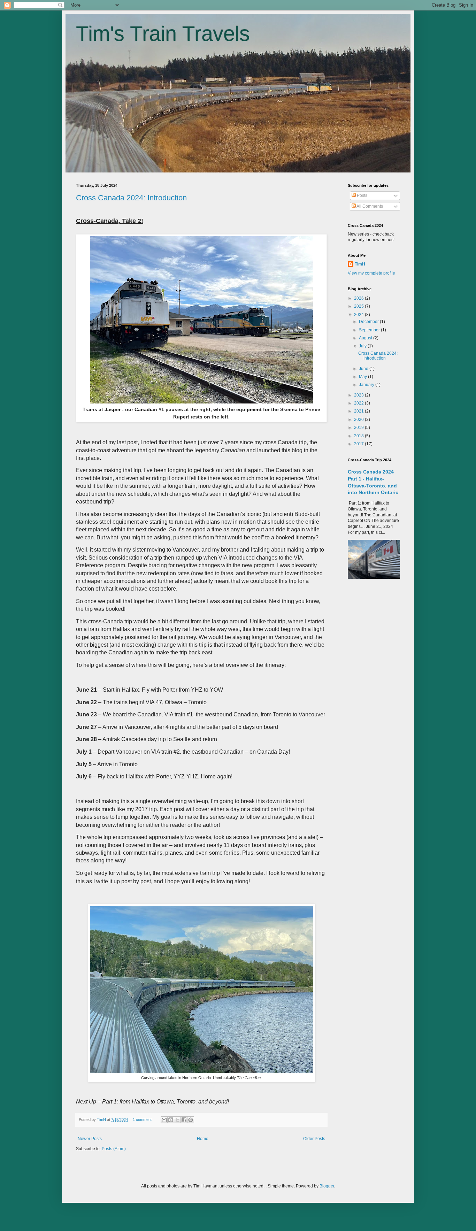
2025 (359, 306)
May (363, 376)
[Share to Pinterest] (190, 1119)
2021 (359, 411)
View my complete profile (371, 273)
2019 (359, 427)
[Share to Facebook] (184, 1119)
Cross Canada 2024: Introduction (131, 197)
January (367, 384)
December (369, 321)
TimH (360, 264)
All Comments (369, 206)
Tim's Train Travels (163, 33)
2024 (359, 314)
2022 (359, 403)
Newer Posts (90, 1138)
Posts (361, 195)
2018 (359, 435)
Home (202, 1138)
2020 (359, 419)
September (370, 330)
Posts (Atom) (114, 1148)
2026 (359, 298)
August (366, 338)
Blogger (327, 1186)
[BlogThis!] (170, 1119)
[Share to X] (177, 1119)
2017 (359, 443)
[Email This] (164, 1119)
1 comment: (143, 1119)
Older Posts (314, 1138)
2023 (359, 395)
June (364, 368)
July (363, 346)
